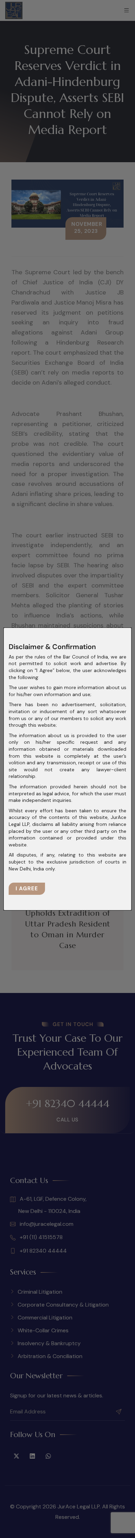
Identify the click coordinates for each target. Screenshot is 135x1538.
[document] (67, 769)
